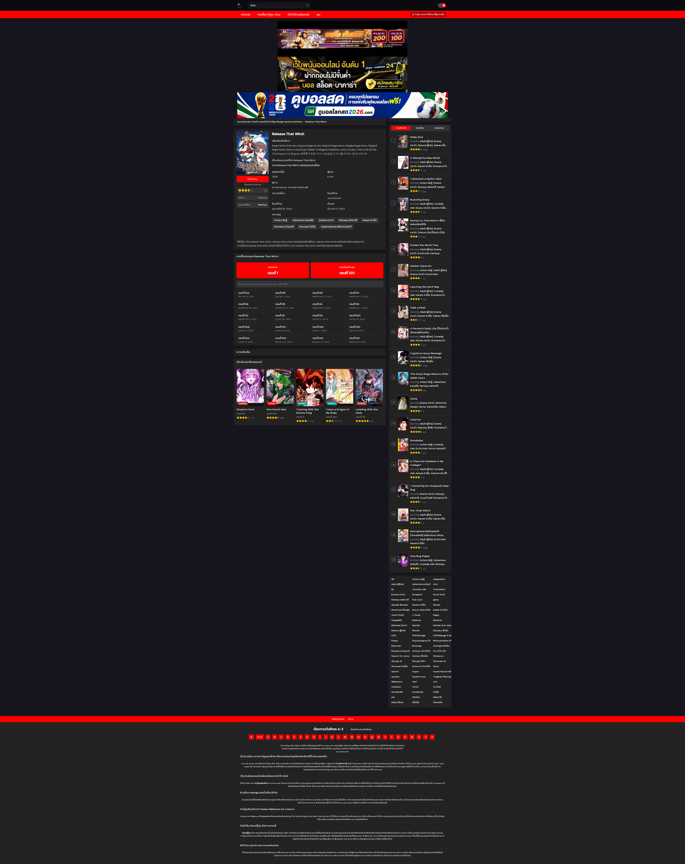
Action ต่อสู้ (280, 220)
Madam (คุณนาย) (420, 266)
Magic (436, 615)
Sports (395, 671)
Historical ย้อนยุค (400, 609)
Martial (416, 625)
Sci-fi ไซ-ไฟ (439, 651)
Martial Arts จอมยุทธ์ (444, 625)
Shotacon (438, 656)
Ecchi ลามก (424, 253)
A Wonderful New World (425, 158)
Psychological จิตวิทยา (424, 640)
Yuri (435, 681)
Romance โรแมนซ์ (284, 226)
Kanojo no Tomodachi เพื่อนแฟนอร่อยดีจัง (427, 222)
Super (415, 671)
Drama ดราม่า (326, 220)
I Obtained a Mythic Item (426, 179)
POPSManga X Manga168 (446, 635)
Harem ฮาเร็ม (369, 220)
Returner (396, 645)
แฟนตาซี (437, 697)
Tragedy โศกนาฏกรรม (444, 676)
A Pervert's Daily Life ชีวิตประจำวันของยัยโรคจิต (429, 330)
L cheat (416, 615)
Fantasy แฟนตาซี (348, 220)
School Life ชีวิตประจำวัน (431, 232)
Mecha (415, 630)
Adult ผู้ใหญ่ (426, 141)
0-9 (259, 737)
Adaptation (439, 579)
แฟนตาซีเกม (397, 702)
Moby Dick (416, 137)
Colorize (415, 419)
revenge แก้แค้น (441, 645)
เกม (393, 697)
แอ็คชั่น (415, 702)
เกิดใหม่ (416, 697)
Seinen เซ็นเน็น (440, 316)
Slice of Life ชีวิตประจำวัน (425, 666)
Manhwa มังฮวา (399, 625)
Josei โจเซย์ (426, 498)
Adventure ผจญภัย (303, 220)
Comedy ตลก (427, 564)
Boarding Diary (419, 199)
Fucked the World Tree (424, 245)
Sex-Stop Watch (420, 510)
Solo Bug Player (420, 556)
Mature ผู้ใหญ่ (425, 145)
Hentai (436, 604)
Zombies (396, 686)
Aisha (413, 398)
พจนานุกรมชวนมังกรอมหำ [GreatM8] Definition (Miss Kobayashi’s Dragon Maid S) (427, 533)
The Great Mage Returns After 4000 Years (429, 376)
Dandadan (416, 440)
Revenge (417, 645)
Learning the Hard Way (424, 287)
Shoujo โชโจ (418, 661)
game (436, 599)
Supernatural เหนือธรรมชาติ (336, 226)
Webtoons (396, 681)
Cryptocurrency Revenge (426, 353)
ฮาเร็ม (436, 692)
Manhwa (437, 620)
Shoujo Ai (396, 661)
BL (392, 589)
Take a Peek (417, 307)
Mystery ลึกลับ (425, 428)
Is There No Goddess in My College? (426, 463)
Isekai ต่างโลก (440, 609)
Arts (435, 584)
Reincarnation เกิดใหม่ (445, 640)
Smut (436, 666)
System (395, 676)
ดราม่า (415, 686)
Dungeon (417, 594)
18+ (393, 579)
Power (394, 640)
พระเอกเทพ (417, 692)
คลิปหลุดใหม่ (338, 719)
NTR (393, 635)
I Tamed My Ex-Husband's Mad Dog (429, 488)
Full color (417, 599)
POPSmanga (418, 635)
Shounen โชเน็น (307, 226)
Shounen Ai (439, 661)
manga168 (396, 620)
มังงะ (350, 719)
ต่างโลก (437, 686)
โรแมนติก (437, 702)
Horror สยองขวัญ (428, 407)
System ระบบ (419, 676)
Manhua (262, 204)
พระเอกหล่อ (397, 692)
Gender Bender (399, 604)
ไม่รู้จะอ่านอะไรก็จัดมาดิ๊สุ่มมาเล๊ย (429, 14)
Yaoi (414, 681)
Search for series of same (405, 656)
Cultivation (439, 589)
